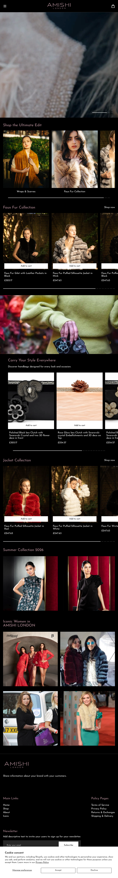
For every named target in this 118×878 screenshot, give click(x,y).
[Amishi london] (59, 6)
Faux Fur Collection (74, 191)
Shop (6, 809)
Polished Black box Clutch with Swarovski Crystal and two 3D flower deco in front (29, 435)
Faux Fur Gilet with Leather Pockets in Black (25, 274)
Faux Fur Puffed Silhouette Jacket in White (72, 527)
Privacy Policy (42, 862)
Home (6, 805)
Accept (58, 870)
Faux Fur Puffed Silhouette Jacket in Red (24, 527)
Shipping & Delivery (102, 816)
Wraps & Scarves (26, 191)
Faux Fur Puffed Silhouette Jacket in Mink (72, 274)
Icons (6, 816)
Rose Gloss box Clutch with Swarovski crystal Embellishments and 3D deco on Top (79, 435)
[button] (5, 6)
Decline (94, 870)
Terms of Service (100, 805)
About (6, 812)
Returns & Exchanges (103, 812)
